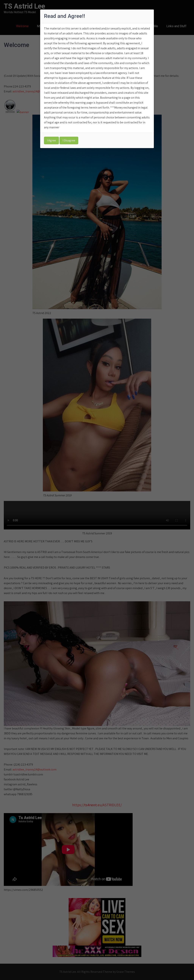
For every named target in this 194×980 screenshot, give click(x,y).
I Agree (51, 140)
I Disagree (69, 140)
